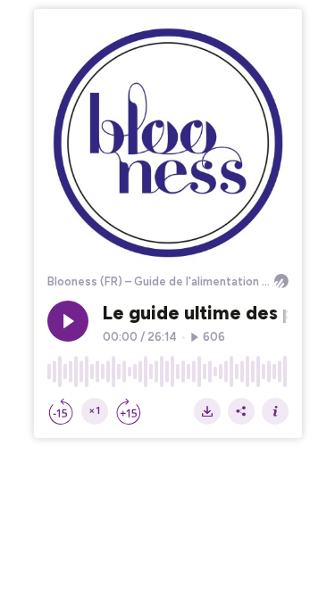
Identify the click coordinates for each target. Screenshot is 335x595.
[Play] (67, 321)
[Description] (275, 411)
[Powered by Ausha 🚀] (281, 281)
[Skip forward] (128, 411)
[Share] (241, 411)
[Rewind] (60, 411)
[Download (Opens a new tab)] (207, 411)
